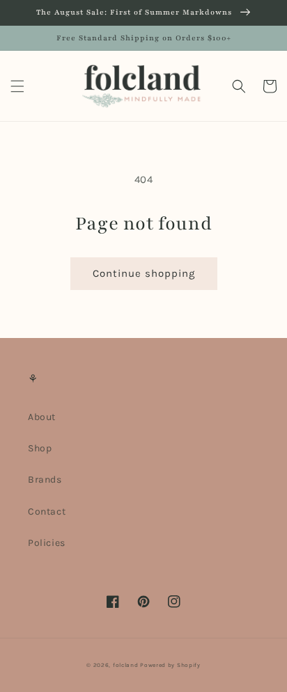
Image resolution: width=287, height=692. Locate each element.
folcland (126, 664)
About (42, 417)
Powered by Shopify (170, 664)
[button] (17, 86)
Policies (46, 543)
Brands (45, 479)
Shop (40, 448)
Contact (46, 511)
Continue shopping (144, 273)
